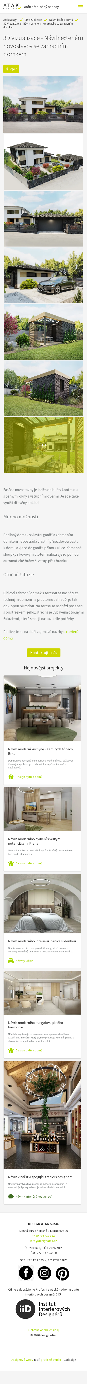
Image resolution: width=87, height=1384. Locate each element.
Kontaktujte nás (43, 652)
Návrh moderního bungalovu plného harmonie (35, 1024)
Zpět (13, 69)
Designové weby (22, 1360)
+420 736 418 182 (43, 1236)
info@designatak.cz (43, 1241)
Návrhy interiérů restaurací (34, 1196)
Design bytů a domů (29, 777)
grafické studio (51, 1360)
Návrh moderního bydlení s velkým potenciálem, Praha (34, 841)
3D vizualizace (33, 20)
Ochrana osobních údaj (43, 1330)
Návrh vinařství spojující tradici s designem (40, 1177)
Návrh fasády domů (61, 20)
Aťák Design (10, 20)
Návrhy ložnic (24, 961)
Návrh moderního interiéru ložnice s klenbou (42, 941)
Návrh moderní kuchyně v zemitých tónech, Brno (41, 751)
